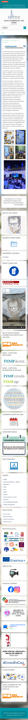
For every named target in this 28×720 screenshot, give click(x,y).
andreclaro (14, 42)
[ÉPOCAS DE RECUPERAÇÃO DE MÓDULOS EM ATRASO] (13, 446)
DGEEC (5, 493)
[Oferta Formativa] (10, 284)
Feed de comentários (8, 520)
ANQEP (5, 481)
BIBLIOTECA (6, 486)
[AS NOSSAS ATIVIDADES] (14, 591)
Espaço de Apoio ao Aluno (10, 498)
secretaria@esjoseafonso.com (18, 6)
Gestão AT (6, 501)
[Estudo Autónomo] (14, 678)
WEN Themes (19, 716)
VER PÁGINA (5, 258)
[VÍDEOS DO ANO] (14, 575)
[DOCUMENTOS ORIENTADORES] (14, 245)
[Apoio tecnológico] (14, 467)
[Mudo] (21, 329)
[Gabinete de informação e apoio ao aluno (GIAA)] (14, 614)
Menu (5, 29)
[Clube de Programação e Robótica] (14, 628)
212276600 (6, 6)
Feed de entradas (7, 518)
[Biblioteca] (8, 641)
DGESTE (5, 496)
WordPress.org (7, 523)
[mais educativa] (12, 346)
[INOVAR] (14, 362)
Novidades (5, 43)
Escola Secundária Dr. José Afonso (14, 23)
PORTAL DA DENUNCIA (9, 506)
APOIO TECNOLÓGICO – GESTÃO (11, 483)
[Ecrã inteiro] (23, 329)
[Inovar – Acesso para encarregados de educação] (14, 380)
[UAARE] (14, 602)
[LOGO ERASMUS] (14, 560)
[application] (14, 310)
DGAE (4, 488)
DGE (4, 491)
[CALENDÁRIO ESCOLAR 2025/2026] (14, 423)
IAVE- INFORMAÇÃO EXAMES (10, 503)
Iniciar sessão (6, 515)
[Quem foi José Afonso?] (14, 226)
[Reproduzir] (4, 329)
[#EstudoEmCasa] (14, 664)
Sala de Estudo (6, 3)
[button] (14, 310)
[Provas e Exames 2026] (14, 273)
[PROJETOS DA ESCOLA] (14, 543)
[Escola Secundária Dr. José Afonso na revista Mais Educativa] (12, 697)
